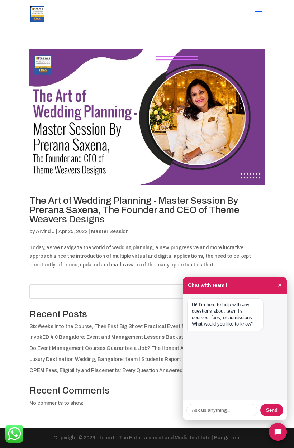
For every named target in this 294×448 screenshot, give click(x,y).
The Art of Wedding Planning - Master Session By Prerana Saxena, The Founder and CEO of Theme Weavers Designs (134, 210)
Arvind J (45, 231)
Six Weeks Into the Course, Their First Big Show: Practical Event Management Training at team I (143, 326)
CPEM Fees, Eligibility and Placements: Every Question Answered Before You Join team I (133, 370)
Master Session (110, 231)
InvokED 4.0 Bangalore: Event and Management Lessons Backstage (111, 337)
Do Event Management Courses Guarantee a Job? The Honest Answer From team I (128, 348)
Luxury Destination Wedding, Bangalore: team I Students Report (105, 359)
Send (272, 410)
